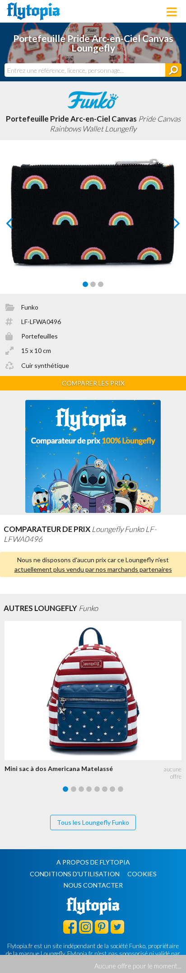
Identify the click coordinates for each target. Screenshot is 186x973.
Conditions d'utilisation (75, 874)
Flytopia (33, 11)
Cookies (142, 874)
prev (19, 225)
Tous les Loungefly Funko (93, 822)
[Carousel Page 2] (93, 284)
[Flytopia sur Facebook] (70, 926)
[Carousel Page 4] (89, 789)
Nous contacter (93, 885)
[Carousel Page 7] (112, 789)
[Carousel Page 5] (97, 789)
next (166, 225)
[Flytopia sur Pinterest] (101, 926)
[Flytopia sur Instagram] (86, 926)
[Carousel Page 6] (104, 789)
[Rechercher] (173, 70)
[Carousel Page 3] (100, 284)
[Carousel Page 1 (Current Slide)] (85, 284)
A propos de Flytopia (93, 862)
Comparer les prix (93, 383)
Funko (29, 307)
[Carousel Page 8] (120, 789)
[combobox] (85, 70)
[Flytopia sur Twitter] (117, 926)
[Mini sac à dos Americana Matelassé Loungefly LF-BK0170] (95, 690)
